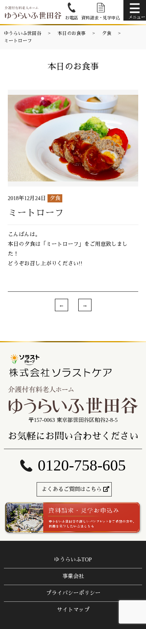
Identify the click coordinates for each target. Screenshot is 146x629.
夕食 (106, 33)
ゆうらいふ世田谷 (22, 33)
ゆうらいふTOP (73, 560)
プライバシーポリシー (73, 593)
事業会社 (73, 576)
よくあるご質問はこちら (72, 489)
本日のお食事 (72, 33)
